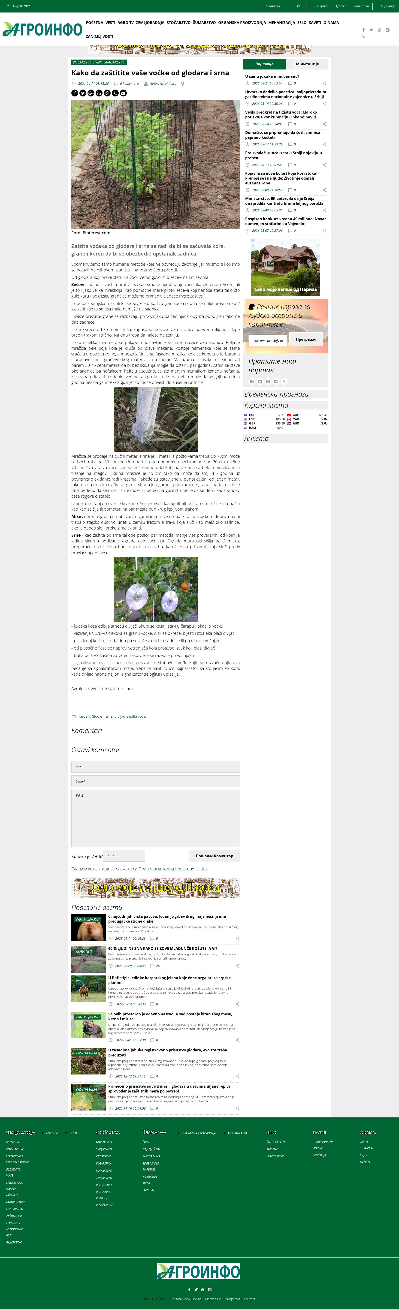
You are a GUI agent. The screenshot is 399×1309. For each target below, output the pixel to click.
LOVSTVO (148, 1190)
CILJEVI (364, 1155)
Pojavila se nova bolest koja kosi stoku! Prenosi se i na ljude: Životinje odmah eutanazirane (281, 178)
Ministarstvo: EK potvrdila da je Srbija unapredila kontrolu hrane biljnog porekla (284, 201)
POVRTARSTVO (15, 1149)
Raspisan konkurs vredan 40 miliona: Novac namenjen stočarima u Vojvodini (285, 221)
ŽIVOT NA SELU (276, 1142)
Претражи (306, 339)
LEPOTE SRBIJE (275, 1156)
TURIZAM (272, 1149)
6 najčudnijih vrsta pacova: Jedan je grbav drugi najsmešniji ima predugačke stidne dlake (167, 919)
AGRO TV (126, 22)
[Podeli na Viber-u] (115, 93)
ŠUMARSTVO (204, 22)
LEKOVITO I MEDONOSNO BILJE (14, 1229)
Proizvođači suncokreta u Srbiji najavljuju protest (283, 155)
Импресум (232, 1299)
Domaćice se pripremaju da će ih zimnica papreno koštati (282, 135)
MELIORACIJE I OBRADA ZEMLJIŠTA (14, 1189)
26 (158, 965)
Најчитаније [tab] (306, 63)
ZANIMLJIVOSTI (99, 36)
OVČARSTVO (103, 1156)
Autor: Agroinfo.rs (162, 83)
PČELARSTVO (104, 1185)
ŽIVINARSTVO (104, 1178)
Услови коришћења (186, 1299)
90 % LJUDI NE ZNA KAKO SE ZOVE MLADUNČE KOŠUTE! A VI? (162, 948)
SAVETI (315, 22)
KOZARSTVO (103, 1163)
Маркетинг (213, 1299)
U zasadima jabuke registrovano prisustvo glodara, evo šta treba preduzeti (167, 1052)
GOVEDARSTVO (105, 1142)
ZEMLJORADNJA (150, 22)
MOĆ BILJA (319, 1155)
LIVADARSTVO (14, 1209)
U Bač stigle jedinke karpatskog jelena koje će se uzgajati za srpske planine (169, 980)
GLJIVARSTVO (14, 1242)
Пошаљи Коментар (214, 855)
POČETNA (94, 22)
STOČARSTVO (179, 22)
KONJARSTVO (104, 1171)
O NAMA (331, 22)
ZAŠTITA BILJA (14, 1216)
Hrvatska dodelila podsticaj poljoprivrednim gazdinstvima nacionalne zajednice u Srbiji (285, 94)
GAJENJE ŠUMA (151, 1149)
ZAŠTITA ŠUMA (151, 1156)
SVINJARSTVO (104, 1149)
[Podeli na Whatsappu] (107, 93)
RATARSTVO (13, 1142)
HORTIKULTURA (15, 1202)
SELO (302, 22)
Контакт (249, 1299)
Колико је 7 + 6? (87, 856)
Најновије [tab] (264, 63)
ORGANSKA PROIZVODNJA (242, 22)
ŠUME (146, 1142)
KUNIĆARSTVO (104, 1205)
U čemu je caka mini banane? (272, 76)
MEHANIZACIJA (281, 22)
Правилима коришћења (162, 869)
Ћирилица (388, 6)
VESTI (110, 22)
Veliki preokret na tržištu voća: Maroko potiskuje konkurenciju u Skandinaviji (281, 115)
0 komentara (129, 83)
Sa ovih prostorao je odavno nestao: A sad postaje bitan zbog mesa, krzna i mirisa (170, 1016)
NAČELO (365, 1162)
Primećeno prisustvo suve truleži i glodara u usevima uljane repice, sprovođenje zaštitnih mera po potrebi (170, 1089)
